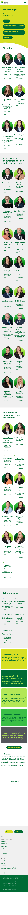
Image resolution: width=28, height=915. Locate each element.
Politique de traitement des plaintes (10, 885)
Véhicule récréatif (6, 851)
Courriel (9, 78)
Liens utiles (4, 856)
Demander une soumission (14, 747)
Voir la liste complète (14, 781)
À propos (4, 853)
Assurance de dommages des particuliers (11, 32)
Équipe (3, 858)
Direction (6, 21)
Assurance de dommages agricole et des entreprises (14, 26)
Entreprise (4, 843)
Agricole (3, 841)
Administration (7, 37)
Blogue (3, 863)
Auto (2, 848)
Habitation (4, 846)
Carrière (3, 861)
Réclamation (19, 831)
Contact (3, 866)
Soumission (9, 831)
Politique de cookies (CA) (8, 868)
